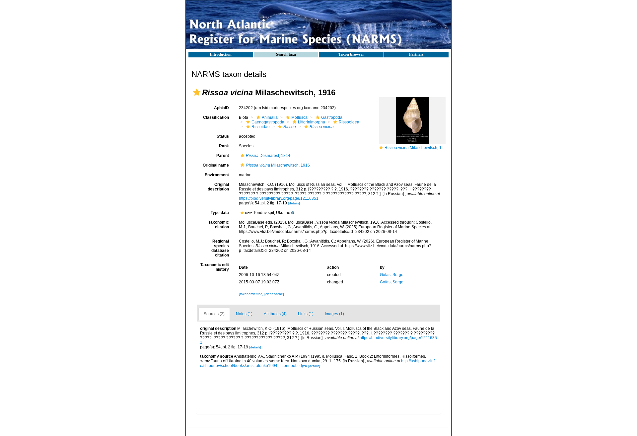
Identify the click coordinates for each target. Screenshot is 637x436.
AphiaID (221, 108)
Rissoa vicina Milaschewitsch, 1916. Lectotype (426, 147)
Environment (217, 175)
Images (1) (334, 314)
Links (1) (306, 314)
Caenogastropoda (267, 122)
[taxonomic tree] (251, 294)
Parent (222, 155)
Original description (218, 186)
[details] (294, 203)
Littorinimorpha (311, 122)
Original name (216, 165)
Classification (216, 117)
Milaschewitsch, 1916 (278, 165)
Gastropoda (331, 117)
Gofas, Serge (391, 274)
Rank (224, 146)
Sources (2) (214, 314)
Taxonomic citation (218, 224)
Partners (416, 54)
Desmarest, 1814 (268, 155)
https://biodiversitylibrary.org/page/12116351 (278, 198)
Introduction (221, 54)
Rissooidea (349, 122)
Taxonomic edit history (214, 267)
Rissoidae (260, 126)
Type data (220, 212)
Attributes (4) (275, 314)
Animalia (270, 117)
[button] (196, 92)
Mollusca (299, 117)
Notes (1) (244, 314)
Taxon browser (351, 54)
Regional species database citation (220, 248)
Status (223, 136)
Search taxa (286, 54)
